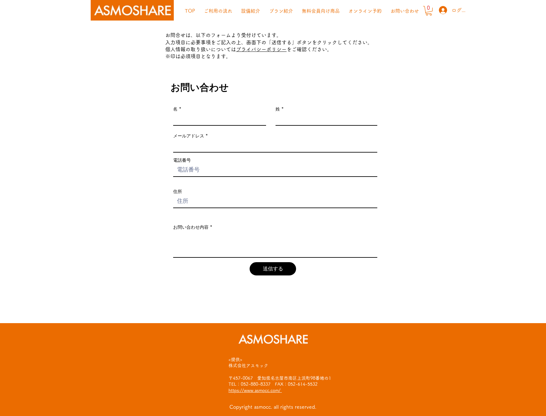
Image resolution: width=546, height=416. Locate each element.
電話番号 (182, 160)
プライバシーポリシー (261, 49)
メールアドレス (188, 136)
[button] (428, 10)
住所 (177, 191)
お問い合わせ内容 (191, 227)
